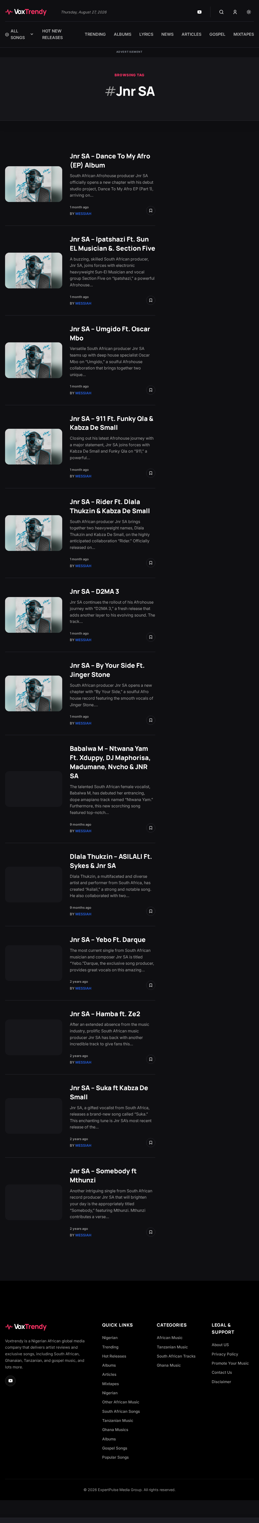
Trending (110, 1347)
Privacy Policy (225, 1354)
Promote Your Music (230, 1363)
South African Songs (121, 1411)
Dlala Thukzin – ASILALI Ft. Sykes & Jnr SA (111, 861)
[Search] (221, 12)
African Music (170, 1337)
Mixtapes (110, 1383)
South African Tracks (176, 1356)
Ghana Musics (115, 1429)
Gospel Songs (114, 1448)
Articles (109, 1374)
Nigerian (110, 1337)
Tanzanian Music (117, 1420)
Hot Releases (114, 1356)
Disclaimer (221, 1381)
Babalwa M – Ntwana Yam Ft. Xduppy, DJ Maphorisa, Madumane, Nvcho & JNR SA (110, 762)
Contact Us (222, 1372)
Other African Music (120, 1402)
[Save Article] (150, 210)
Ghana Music (169, 1365)
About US (220, 1344)
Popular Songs (115, 1457)
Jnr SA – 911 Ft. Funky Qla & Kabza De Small (111, 423)
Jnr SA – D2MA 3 (94, 591)
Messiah (83, 214)
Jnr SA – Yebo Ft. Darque (108, 939)
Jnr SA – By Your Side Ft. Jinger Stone (107, 670)
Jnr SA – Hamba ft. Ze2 (105, 1013)
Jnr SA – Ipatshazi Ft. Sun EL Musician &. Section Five (112, 244)
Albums (109, 1365)
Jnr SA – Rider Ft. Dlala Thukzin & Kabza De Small (110, 506)
